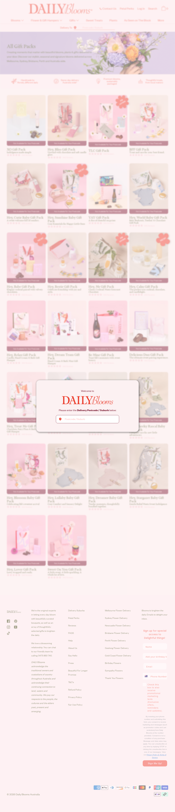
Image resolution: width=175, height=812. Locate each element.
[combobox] (87, 419)
